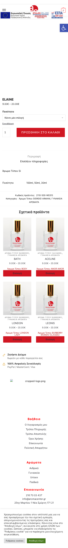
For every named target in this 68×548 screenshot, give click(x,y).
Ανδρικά (34, 468)
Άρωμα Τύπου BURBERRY (17, 253)
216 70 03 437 (34, 495)
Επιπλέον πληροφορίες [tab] (34, 161)
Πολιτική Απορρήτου (35, 447)
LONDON (17, 323)
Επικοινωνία (36, 443)
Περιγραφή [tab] (34, 156)
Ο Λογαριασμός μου (36, 424)
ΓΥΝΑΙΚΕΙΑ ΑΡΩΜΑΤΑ (17, 255)
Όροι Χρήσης (36, 438)
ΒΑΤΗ (17, 258)
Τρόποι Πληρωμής (36, 429)
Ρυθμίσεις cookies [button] (14, 540)
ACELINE (50, 258)
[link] (34, 10)
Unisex (34, 477)
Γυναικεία (34, 472)
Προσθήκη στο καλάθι (40, 132)
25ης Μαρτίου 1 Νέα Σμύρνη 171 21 (34, 502)
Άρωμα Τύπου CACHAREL (50, 253)
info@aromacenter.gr (34, 498)
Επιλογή (17, 273)
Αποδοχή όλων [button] (36, 540)
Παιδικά (34, 482)
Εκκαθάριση (8, 123)
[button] (64, 28)
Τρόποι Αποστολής (35, 433)
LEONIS (50, 323)
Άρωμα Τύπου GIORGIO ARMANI (34, 198)
